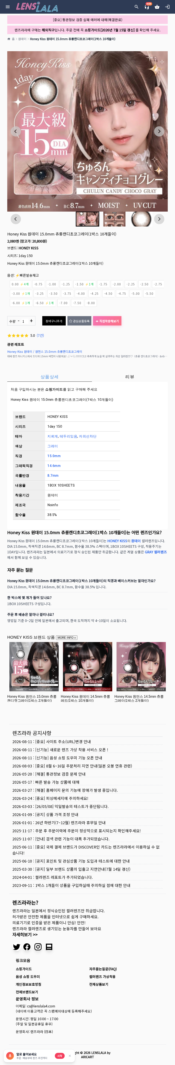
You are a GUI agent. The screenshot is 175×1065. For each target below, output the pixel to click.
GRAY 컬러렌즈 (156, 551)
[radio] (20, 284)
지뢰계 (52, 436)
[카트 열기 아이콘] (157, 7)
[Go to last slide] (16, 131)
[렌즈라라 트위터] (16, 947)
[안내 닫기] (69, 1055)
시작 (59, 1056)
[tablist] (87, 377)
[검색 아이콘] (136, 7)
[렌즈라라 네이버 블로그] (49, 947)
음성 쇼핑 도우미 (28, 976)
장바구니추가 (54, 321)
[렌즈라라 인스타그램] (38, 947)
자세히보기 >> (25, 934)
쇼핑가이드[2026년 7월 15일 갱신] (110, 29)
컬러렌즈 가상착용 (102, 976)
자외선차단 (88, 436)
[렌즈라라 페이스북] (27, 947)
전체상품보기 (98, 984)
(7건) (40, 335)
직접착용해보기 (109, 321)
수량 (21, 321)
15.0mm (54, 456)
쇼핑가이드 (54, 389)
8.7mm (53, 476)
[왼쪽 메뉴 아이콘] (8, 7)
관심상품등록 (81, 321)
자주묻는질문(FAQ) (103, 968)
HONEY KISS (28, 247)
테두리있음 (68, 436)
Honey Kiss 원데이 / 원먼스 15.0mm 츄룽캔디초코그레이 (44, 351)
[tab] (49, 377)
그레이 (52, 446)
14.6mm (54, 466)
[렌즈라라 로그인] (167, 7)
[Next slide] (159, 131)
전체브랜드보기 (27, 991)
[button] (87, 219)
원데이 (22, 39)
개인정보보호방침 (28, 984)
